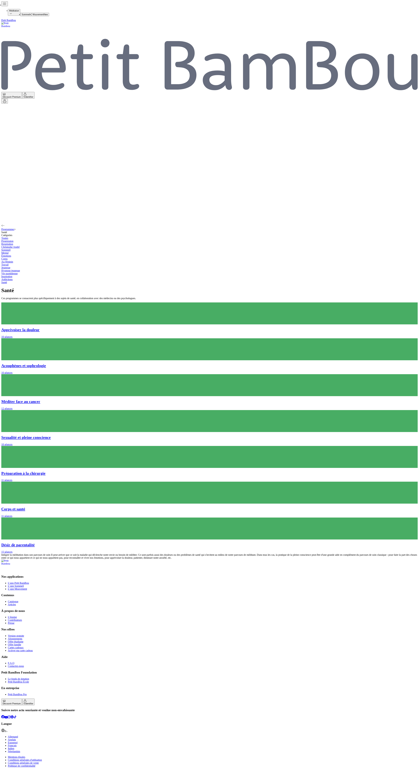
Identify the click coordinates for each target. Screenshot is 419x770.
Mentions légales (16, 757)
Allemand (13, 736)
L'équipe (12, 617)
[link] (209, 731)
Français (12, 745)
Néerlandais (14, 751)
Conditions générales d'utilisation (25, 760)
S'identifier (28, 97)
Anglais (12, 739)
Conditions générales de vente (23, 762)
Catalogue (13, 601)
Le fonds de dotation (18, 678)
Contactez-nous (16, 666)
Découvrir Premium (12, 97)
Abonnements (15, 638)
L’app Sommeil (16, 586)
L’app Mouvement (17, 588)
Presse (11, 623)
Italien (11, 748)
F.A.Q (11, 663)
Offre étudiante (15, 641)
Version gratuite (16, 635)
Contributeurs (15, 620)
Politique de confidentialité (21, 765)
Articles (12, 604)
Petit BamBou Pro (17, 694)
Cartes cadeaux (16, 647)
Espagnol (13, 742)
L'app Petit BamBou (18, 583)
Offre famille (14, 644)
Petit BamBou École (18, 681)
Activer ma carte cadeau (20, 650)
